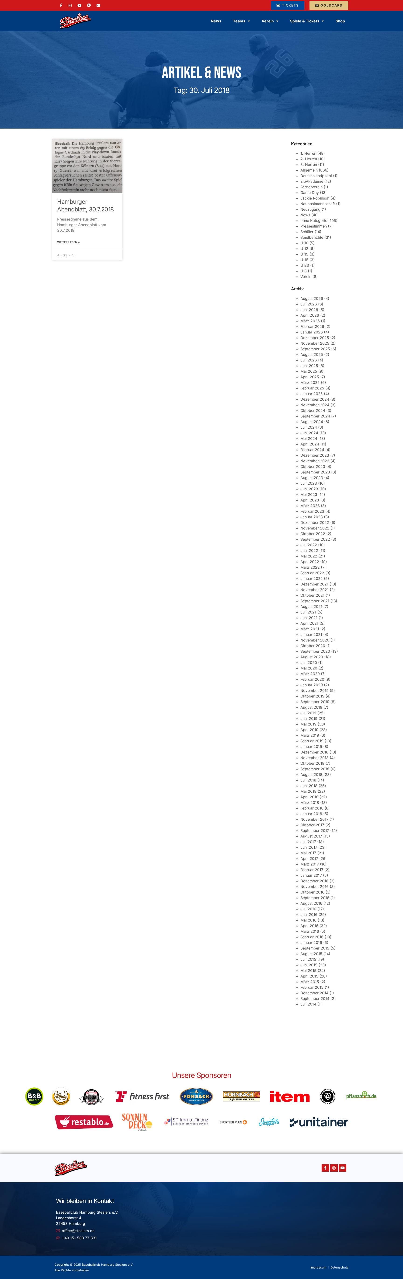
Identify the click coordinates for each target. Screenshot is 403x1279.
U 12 (304, 248)
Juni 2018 (308, 785)
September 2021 (314, 601)
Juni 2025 (309, 365)
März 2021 (309, 629)
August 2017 (311, 836)
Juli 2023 (308, 483)
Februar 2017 (311, 869)
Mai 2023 (308, 494)
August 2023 (311, 477)
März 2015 (309, 981)
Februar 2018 (311, 808)
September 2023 (315, 472)
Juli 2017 (308, 841)
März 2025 (310, 382)
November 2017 (314, 819)
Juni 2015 (308, 965)
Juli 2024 (308, 427)
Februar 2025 (312, 388)
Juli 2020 (308, 662)
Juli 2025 (308, 360)
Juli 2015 (308, 959)
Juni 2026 (309, 309)
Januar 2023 (311, 517)
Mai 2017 (308, 853)
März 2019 (309, 735)
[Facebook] (61, 5)
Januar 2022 (311, 578)
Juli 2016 (308, 909)
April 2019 (309, 729)
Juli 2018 (308, 780)
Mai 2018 (308, 791)
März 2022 (310, 567)
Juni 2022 (309, 550)
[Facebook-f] (325, 1168)
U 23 (304, 265)
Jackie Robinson (314, 198)
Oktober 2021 (312, 595)
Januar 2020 (311, 685)
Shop (340, 21)
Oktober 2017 (312, 825)
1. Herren (308, 153)
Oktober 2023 (312, 466)
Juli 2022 (308, 545)
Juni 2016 (308, 914)
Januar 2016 (311, 942)
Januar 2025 (311, 393)
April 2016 (309, 925)
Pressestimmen (313, 226)
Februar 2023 (312, 511)
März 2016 (309, 931)
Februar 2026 (312, 326)
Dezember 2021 (314, 584)
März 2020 (310, 673)
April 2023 (309, 500)
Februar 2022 (312, 573)
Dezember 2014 (314, 993)
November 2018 (314, 757)
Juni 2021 (308, 617)
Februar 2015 (311, 987)
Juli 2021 (308, 612)
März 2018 (309, 802)
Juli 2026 (308, 304)
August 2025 (311, 354)
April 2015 (309, 976)
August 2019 (311, 707)
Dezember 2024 (314, 399)
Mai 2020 (308, 668)
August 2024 (311, 421)
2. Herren (308, 159)
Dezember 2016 (314, 881)
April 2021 (309, 623)
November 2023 (314, 461)
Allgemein (309, 170)
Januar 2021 (311, 634)
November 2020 (314, 640)
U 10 (304, 243)
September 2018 (314, 769)
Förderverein (311, 187)
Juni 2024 (309, 433)
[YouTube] (79, 5)
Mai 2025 (308, 371)
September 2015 (314, 948)
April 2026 (309, 315)
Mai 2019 (308, 724)
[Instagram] (70, 5)
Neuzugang (310, 209)
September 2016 (314, 897)
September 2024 (315, 416)
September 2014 (314, 998)
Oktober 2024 (312, 410)
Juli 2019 (308, 713)
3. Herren (308, 164)
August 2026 (311, 298)
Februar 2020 (312, 679)
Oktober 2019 (312, 696)
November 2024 (314, 405)
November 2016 (314, 886)
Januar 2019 (311, 746)
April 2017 (309, 858)
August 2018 (311, 774)
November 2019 (314, 690)
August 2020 (311, 657)
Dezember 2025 (314, 337)
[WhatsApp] (89, 5)
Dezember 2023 (314, 455)
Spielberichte (311, 237)
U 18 (304, 259)
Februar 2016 (311, 937)
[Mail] (98, 5)
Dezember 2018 (314, 752)
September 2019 (314, 701)
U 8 (303, 271)
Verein (305, 276)
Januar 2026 (311, 332)
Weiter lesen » (68, 242)
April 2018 (309, 797)
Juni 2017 (308, 847)
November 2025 (314, 343)
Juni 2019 (308, 718)
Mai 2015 (308, 970)
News (216, 21)
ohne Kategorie (313, 220)
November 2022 (314, 528)
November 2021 (314, 589)
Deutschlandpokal (316, 175)
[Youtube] (342, 1168)
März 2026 (310, 321)
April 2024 (309, 444)
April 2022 (309, 561)
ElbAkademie (311, 181)
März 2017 (309, 864)
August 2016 (311, 903)
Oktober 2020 (312, 645)
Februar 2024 (312, 449)
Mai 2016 (308, 920)
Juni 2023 (309, 489)
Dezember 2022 (314, 522)
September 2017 (314, 830)
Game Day (309, 192)
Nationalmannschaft (317, 203)
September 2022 (315, 539)
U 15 (304, 254)
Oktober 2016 (312, 892)
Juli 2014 (308, 1004)
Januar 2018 (311, 813)
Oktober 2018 (312, 763)
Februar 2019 (311, 741)
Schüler (306, 231)
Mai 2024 (308, 438)
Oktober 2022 (312, 533)
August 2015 (311, 953)
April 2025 (309, 377)
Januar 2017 (311, 875)
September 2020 (315, 651)
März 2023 (310, 505)
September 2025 (315, 349)
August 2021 (311, 606)
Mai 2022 (308, 556)
